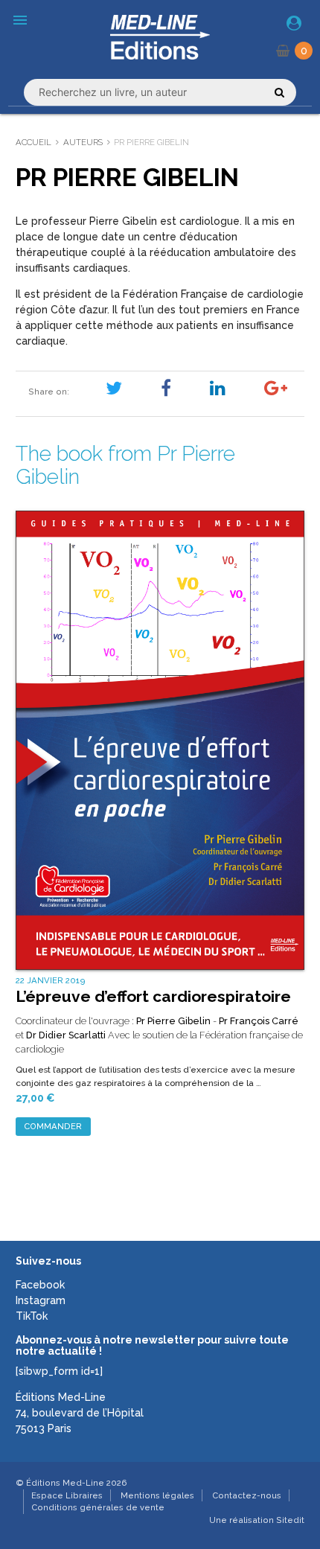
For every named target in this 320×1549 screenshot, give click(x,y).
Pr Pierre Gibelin (173, 1020)
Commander (53, 1126)
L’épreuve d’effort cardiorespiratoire (153, 996)
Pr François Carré (258, 1020)
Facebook (40, 1285)
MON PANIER (304, 51)
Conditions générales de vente (97, 1507)
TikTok (32, 1316)
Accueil (33, 142)
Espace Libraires (67, 1495)
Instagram (40, 1300)
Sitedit (290, 1520)
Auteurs (83, 142)
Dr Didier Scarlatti (66, 1035)
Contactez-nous (246, 1495)
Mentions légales (157, 1495)
